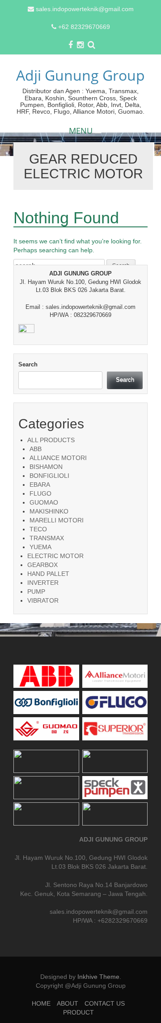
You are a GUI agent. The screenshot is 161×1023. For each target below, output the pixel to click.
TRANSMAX (47, 538)
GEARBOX (42, 564)
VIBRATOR (43, 600)
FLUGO (40, 493)
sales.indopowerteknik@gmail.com (85, 8)
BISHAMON (46, 466)
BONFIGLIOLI (49, 475)
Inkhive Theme (98, 976)
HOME (41, 1003)
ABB (36, 448)
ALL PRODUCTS (51, 440)
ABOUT (67, 1003)
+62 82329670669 (84, 26)
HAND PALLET (48, 573)
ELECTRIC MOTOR (55, 555)
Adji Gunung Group (80, 75)
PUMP (36, 591)
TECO (38, 529)
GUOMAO (44, 502)
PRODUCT (78, 1012)
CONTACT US (105, 1003)
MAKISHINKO (49, 511)
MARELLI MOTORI (57, 520)
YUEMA (40, 547)
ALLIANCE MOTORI (58, 457)
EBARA (40, 484)
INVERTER (43, 582)
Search (28, 364)
